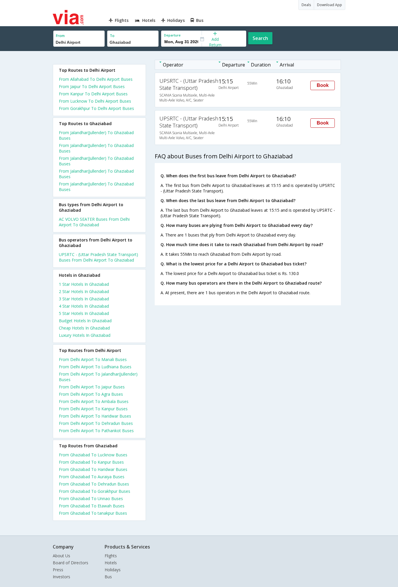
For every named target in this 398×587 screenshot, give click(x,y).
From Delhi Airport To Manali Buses (93, 359)
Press (58, 569)
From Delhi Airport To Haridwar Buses (95, 416)
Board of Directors (70, 562)
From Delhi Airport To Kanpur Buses (93, 408)
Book (323, 85)
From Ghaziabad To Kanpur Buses (91, 462)
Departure (172, 35)
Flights (111, 555)
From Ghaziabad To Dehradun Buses (94, 484)
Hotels (111, 562)
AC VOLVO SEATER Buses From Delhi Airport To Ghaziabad (94, 221)
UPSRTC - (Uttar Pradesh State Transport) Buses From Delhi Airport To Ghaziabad (98, 257)
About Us (61, 555)
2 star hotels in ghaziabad (84, 291)
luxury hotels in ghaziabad (84, 335)
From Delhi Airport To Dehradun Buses (96, 423)
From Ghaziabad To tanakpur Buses (93, 513)
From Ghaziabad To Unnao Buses (91, 498)
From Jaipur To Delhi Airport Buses (92, 86)
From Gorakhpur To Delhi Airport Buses (96, 108)
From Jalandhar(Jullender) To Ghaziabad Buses (96, 135)
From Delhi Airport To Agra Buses (91, 394)
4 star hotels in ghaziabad (84, 306)
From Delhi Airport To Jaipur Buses (92, 387)
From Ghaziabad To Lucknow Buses (93, 455)
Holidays (113, 569)
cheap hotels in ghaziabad (84, 328)
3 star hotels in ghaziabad (84, 299)
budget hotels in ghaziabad (85, 320)
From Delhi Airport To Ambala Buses (93, 401)
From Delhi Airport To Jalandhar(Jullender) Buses (98, 376)
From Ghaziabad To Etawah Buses (91, 506)
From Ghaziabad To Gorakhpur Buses (94, 491)
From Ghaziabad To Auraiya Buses (91, 476)
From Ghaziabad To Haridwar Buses (93, 469)
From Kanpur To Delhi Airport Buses (93, 94)
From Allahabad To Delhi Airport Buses (96, 79)
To (112, 35)
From (60, 35)
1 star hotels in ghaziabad (84, 284)
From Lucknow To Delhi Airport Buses (95, 101)
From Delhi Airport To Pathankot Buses (96, 430)
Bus (108, 576)
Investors (61, 576)
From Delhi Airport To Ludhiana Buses (95, 366)
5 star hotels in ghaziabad (84, 313)
